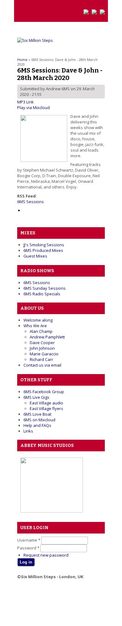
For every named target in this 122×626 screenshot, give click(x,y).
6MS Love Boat (37, 414)
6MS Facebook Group (43, 391)
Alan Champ (41, 331)
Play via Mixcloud (33, 107)
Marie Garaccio (44, 354)
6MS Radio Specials (41, 294)
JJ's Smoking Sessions (43, 245)
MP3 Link (25, 102)
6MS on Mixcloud (39, 420)
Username (28, 540)
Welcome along (38, 320)
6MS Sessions (30, 201)
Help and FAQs (37, 425)
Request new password (46, 555)
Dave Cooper (42, 342)
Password (28, 548)
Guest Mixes (35, 256)
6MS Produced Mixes (43, 250)
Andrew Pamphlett (47, 337)
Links (28, 431)
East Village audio (46, 403)
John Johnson (42, 348)
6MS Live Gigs (36, 397)
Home (22, 59)
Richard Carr (41, 359)
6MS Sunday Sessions (44, 288)
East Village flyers (46, 408)
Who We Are (35, 325)
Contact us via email (42, 365)
